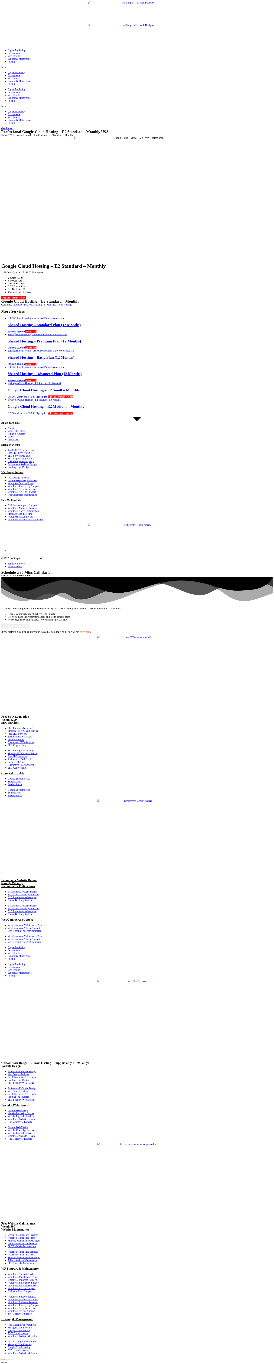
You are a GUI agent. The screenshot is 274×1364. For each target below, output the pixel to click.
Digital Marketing (16, 50)
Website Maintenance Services (23, 1235)
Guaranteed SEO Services (21, 742)
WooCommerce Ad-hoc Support (24, 928)
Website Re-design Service (21, 1113)
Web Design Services (12, 472)
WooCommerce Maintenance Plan (25, 925)
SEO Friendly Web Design (21, 1083)
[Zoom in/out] (12, 1359)
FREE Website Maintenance (22, 1246)
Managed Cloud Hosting (59, 304)
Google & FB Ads (12, 773)
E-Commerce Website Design (22, 891)
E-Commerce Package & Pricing (24, 894)
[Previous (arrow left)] (2, 1362)
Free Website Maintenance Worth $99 (18, 1225)
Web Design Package (18, 1074)
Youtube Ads (14, 781)
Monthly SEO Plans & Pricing (23, 731)
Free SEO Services (17, 733)
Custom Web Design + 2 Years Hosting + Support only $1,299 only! (45, 1063)
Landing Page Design (18, 1080)
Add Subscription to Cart (14, 298)
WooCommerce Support (17, 919)
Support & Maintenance (20, 58)
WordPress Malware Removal (23, 1279)
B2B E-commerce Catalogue (22, 897)
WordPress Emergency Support (23, 1282)
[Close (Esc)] (2, 1359)
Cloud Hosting (20, 304)
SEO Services (10, 722)
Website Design (11, 1066)
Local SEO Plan (16, 739)
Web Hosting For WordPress (22, 1324)
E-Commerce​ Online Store (18, 886)
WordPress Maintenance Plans (23, 1277)
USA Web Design (31, 558)
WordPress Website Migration (22, 1336)
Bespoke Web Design (14, 1105)
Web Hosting (16, 135)
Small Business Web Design (22, 1077)
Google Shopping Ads (19, 778)
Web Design (14, 56)
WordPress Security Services (22, 1285)
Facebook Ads (15, 784)
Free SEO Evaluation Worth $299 (15, 718)
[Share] (5, 1359)
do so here (85, 632)
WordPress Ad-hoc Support (21, 1288)
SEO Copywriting (17, 745)
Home (4, 135)
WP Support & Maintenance (20, 1268)
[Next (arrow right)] (5, 1362)
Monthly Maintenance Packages (24, 1240)
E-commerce (14, 53)
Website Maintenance (53, 558)
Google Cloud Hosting (19, 1330)
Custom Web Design (18, 1110)
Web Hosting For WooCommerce (24, 930)
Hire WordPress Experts (20, 1122)
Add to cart (30, 331)
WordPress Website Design (21, 1119)
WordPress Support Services (22, 1274)
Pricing (11, 61)
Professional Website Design (22, 1071)
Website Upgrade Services (21, 1116)
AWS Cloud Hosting (18, 1333)
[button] (137, 67)
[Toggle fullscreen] (9, 1359)
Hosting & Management (17, 1319)
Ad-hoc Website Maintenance (22, 1243)
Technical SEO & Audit (20, 736)
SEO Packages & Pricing (20, 728)
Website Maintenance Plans (21, 1237)
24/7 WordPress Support (20, 1291)
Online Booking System (20, 900)
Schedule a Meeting (15, 625)
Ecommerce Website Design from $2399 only (19, 882)
